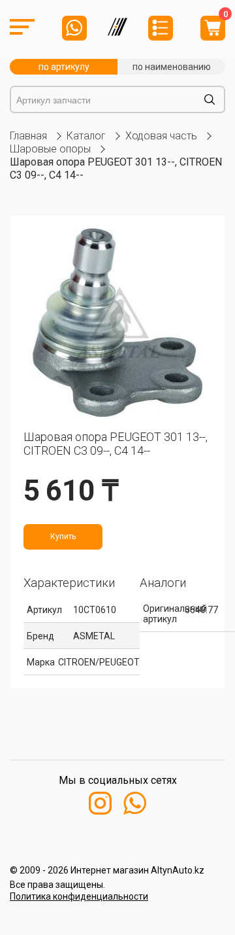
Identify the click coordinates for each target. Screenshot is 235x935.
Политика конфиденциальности (79, 896)
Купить (63, 536)
